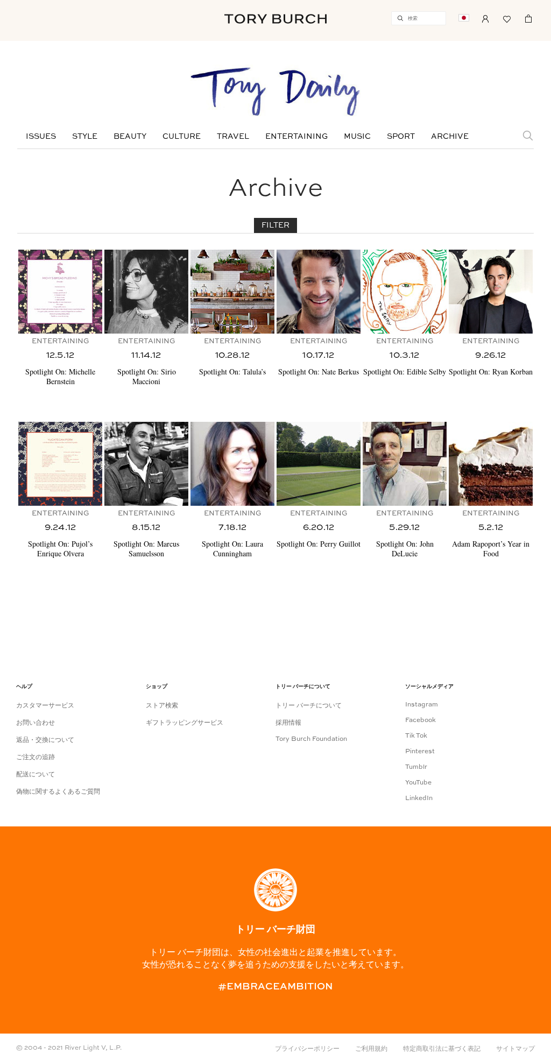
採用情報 (288, 723)
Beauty (130, 136)
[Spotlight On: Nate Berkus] (319, 292)
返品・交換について (45, 740)
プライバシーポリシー (307, 1049)
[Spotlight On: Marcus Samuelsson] (146, 464)
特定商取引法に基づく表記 (442, 1049)
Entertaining (296, 136)
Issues (41, 136)
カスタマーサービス (45, 706)
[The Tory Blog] (275, 93)
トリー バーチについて (309, 706)
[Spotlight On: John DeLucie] (405, 464)
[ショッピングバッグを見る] (528, 17)
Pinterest (420, 751)
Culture (182, 136)
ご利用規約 (371, 1049)
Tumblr (416, 767)
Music (357, 136)
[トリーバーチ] (275, 18)
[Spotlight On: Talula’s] (232, 292)
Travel (233, 136)
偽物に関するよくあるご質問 (58, 792)
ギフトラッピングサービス (184, 723)
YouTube (418, 783)
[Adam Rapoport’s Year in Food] (491, 464)
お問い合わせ (35, 723)
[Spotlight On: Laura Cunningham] (232, 464)
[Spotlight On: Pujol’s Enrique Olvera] (60, 464)
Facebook (420, 720)
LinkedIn (419, 798)
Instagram (421, 705)
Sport (401, 136)
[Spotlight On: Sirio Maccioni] (146, 292)
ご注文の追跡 (35, 757)
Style (84, 136)
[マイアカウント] (485, 17)
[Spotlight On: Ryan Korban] (491, 292)
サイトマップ (515, 1049)
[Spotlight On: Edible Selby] (405, 292)
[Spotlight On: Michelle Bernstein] (60, 292)
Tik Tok (416, 736)
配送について (35, 775)
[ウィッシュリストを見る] (506, 17)
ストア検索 (162, 706)
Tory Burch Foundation (311, 739)
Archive (450, 136)
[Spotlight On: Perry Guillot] (319, 464)
